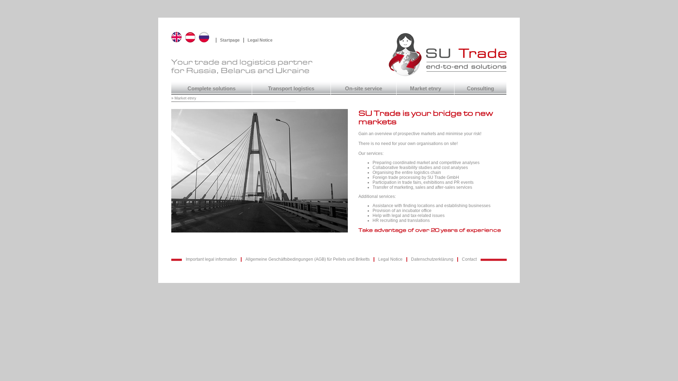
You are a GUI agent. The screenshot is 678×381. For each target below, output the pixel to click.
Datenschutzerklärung (432, 259)
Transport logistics (291, 88)
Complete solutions (212, 88)
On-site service (363, 88)
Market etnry (425, 88)
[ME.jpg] (264, 238)
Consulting (480, 88)
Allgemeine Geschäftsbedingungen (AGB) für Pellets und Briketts (307, 259)
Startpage (230, 40)
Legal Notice (260, 40)
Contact (469, 259)
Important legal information (211, 259)
